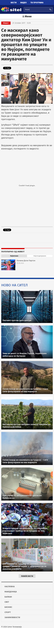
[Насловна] (11, 11)
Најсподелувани (40, 256)
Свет (7, 602)
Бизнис (8, 607)
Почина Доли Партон (26, 260)
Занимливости (12, 617)
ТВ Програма (36, 2)
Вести (14, 2)
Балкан (8, 597)
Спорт (8, 612)
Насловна (10, 586)
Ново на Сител (14, 285)
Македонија (11, 591)
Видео (23, 2)
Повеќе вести (27, 576)
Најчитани (14, 256)
